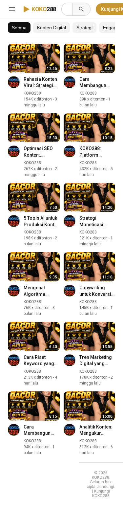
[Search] (81, 9)
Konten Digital (51, 27)
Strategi (84, 27)
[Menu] (11, 9)
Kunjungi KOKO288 (101, 493)
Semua (19, 27)
